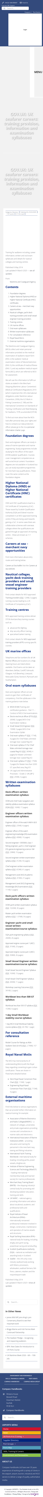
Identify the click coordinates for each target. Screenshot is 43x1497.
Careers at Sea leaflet (14, 565)
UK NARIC (14, 1198)
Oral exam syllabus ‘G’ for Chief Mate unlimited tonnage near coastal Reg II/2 (22, 748)
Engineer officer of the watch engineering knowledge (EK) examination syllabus (21, 834)
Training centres (16, 322)
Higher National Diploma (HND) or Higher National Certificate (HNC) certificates (23, 299)
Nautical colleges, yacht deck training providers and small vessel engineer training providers (23, 315)
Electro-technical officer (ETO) (21, 716)
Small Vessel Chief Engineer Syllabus (20, 979)
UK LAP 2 (30, 774)
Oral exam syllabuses (18, 328)
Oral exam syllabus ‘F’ (18, 735)
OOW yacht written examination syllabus (21, 905)
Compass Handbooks (15, 1410)
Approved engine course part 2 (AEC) (20, 952)
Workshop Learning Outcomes (17, 987)
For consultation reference (20, 335)
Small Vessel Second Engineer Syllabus (21, 970)
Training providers (13, 598)
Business (15, 212)
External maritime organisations (22, 341)
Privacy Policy (17, 1494)
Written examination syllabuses (22, 331)
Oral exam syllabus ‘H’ (18, 761)
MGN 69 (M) (14, 707)
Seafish (12, 1259)
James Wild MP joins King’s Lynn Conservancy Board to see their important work (19, 1320)
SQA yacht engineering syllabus (18, 935)
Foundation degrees (18, 293)
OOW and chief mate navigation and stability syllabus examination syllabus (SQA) (20, 804)
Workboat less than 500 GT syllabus (19, 1005)
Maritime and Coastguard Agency (23, 282)
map (33, 661)
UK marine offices (17, 325)
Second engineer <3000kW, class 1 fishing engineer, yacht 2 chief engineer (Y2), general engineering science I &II (21, 846)
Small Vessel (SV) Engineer (20, 726)
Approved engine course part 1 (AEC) (20, 943)
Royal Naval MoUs (17, 338)
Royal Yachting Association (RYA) (22, 1236)
